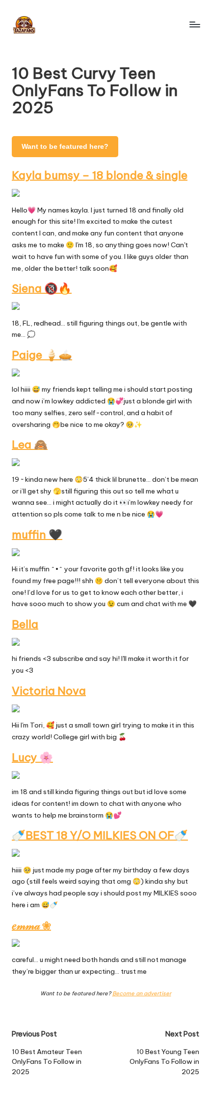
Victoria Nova (49, 691)
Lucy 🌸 (32, 757)
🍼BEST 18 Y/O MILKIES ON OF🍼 (100, 835)
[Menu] (194, 24)
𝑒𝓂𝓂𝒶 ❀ (31, 925)
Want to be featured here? (65, 146)
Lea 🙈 (30, 444)
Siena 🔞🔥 (42, 288)
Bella (25, 624)
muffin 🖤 (37, 534)
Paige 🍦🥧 (42, 355)
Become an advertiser (141, 993)
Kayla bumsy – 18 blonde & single (99, 175)
